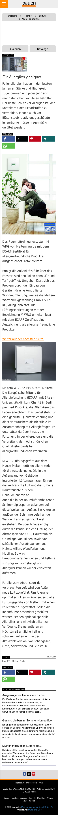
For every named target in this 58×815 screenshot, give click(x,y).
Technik (32, 798)
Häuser (6, 798)
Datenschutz (31, 782)
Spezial (32, 800)
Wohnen (50, 798)
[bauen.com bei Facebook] (24, 773)
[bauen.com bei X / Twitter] (29, 773)
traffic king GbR (35, 809)
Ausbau (23, 798)
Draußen (41, 798)
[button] (8, 139)
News (25, 800)
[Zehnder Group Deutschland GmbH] (14, 64)
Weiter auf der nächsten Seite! (23, 339)
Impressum (19, 782)
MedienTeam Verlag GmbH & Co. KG (37, 807)
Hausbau (15, 798)
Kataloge (42, 49)
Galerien (15, 49)
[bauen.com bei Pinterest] (33, 773)
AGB (41, 782)
